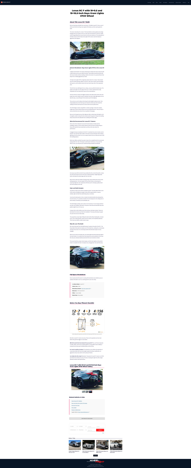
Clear (103, 432)
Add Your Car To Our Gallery (87, 418)
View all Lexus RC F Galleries (77, 401)
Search (100, 430)
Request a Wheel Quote (76, 409)
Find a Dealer (74, 407)
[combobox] (74, 426)
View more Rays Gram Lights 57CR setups (79, 403)
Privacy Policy (102, 466)
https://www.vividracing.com (83, 412)
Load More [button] (95, 455)
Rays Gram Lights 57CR (86, 288)
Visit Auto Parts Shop (75, 405)
